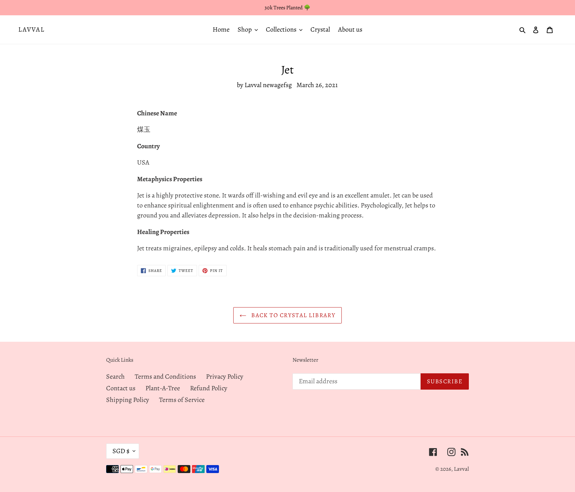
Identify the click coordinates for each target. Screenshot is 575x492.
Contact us (120, 388)
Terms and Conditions (165, 376)
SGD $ (120, 450)
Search (115, 376)
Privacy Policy (224, 376)
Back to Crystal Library (293, 315)
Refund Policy (208, 388)
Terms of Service (182, 399)
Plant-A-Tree (162, 388)
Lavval (31, 30)
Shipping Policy (127, 399)
